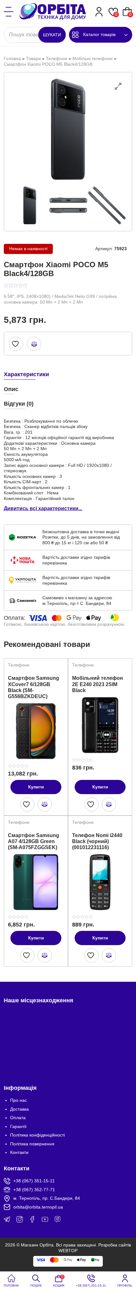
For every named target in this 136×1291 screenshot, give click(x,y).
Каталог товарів (99, 34)
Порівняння (34, 344)
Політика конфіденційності (37, 1134)
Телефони (56, 58)
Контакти (19, 1152)
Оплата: (14, 618)
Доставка (19, 1109)
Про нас (18, 1100)
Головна (12, 58)
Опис (11, 389)
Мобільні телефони (92, 58)
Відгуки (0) (19, 404)
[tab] (68, 374)
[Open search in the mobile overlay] (35, 35)
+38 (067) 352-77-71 (34, 1189)
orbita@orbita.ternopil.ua (38, 1207)
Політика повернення (32, 1143)
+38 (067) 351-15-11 (34, 1180)
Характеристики (26, 374)
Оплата (18, 1117)
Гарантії (18, 1126)
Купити (36, 786)
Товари (33, 58)
